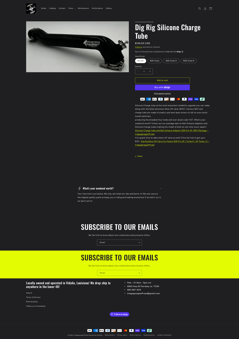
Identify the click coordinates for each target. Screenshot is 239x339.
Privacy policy (122, 335)
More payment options (162, 93)
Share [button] (140, 156)
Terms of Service (33, 297)
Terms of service (135, 335)
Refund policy (32, 302)
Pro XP (141, 61)
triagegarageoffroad (81, 335)
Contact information (164, 335)
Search (29, 293)
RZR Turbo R (188, 61)
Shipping (138, 47)
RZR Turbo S (171, 61)
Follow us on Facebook (36, 306)
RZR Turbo (154, 61)
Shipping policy (149, 335)
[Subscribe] (139, 242)
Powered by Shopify (96, 335)
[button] (71, 8)
